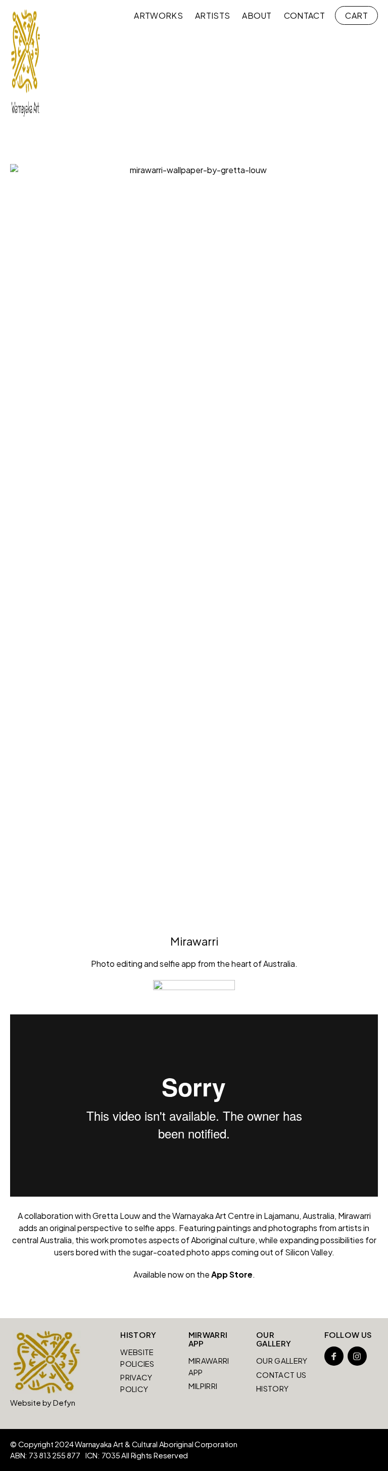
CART (356, 15)
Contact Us (281, 1374)
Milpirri (202, 1386)
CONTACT (304, 15)
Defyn (64, 1402)
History (272, 1388)
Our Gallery (281, 1360)
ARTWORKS (158, 15)
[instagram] (357, 1356)
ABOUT (257, 15)
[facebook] (334, 1356)
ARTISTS (212, 15)
